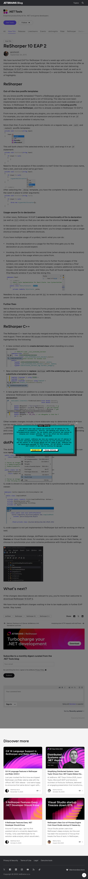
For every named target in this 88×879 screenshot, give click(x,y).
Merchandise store (76, 871)
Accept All (36, 450)
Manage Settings (50, 450)
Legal (36, 860)
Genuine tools (46, 860)
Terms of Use (55, 442)
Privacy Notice (39, 442)
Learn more (48, 436)
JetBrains (22, 874)
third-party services (28, 444)
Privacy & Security (10, 860)
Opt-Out (59, 446)
